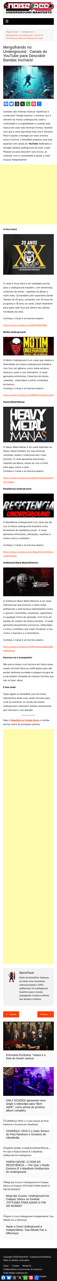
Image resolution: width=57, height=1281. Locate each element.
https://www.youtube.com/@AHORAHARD (25, 325)
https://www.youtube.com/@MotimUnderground (28, 395)
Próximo (44, 1014)
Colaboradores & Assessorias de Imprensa (22, 1269)
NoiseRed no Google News (25, 720)
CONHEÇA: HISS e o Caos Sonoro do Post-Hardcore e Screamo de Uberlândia (27, 1134)
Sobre (6, 1266)
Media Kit (27, 1266)
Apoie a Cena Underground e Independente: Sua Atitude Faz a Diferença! (26, 1230)
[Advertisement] (28, 194)
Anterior (12, 1014)
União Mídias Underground (15, 1273)
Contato (15, 1266)
